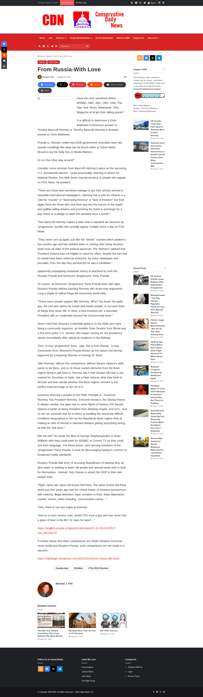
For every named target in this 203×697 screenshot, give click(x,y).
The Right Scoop (88, 681)
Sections (60, 38)
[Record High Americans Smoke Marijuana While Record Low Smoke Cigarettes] (141, 442)
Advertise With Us (135, 667)
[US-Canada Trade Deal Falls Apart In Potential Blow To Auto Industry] (141, 125)
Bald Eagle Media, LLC (84, 692)
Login (130, 672)
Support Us (138, 38)
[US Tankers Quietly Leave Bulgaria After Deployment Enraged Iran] (141, 280)
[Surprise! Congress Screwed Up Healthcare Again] (141, 370)
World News (53, 62)
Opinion (49, 56)
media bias (62, 568)
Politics (79, 568)
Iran (50, 38)
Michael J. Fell (48, 77)
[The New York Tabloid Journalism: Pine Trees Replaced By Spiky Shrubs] (51, 620)
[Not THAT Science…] (113, 620)
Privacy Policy (134, 676)
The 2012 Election (99, 568)
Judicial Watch (87, 672)
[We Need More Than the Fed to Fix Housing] (82, 620)
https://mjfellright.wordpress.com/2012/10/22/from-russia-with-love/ (78, 558)
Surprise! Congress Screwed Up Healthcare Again (156, 372)
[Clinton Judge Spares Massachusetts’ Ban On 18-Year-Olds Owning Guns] (141, 324)
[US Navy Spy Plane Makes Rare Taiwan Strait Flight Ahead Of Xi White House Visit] (141, 346)
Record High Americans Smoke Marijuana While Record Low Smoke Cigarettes (157, 447)
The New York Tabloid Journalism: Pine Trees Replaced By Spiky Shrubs (50, 633)
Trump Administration (80, 38)
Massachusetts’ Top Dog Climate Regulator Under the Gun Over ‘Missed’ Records (158, 304)
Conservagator (87, 667)
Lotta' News (86, 676)
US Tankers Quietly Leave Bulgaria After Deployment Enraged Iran (157, 282)
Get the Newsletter (104, 38)
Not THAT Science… (109, 631)
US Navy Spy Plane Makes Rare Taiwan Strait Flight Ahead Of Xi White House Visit (109, 3)
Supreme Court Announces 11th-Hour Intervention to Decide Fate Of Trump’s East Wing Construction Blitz (158, 154)
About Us (152, 38)
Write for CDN (123, 38)
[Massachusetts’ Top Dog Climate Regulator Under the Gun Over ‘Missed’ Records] (141, 299)
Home (42, 38)
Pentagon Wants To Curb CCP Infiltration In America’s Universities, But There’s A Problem (158, 394)
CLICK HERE (148, 83)
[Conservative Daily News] (84, 19)
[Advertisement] (149, 218)
